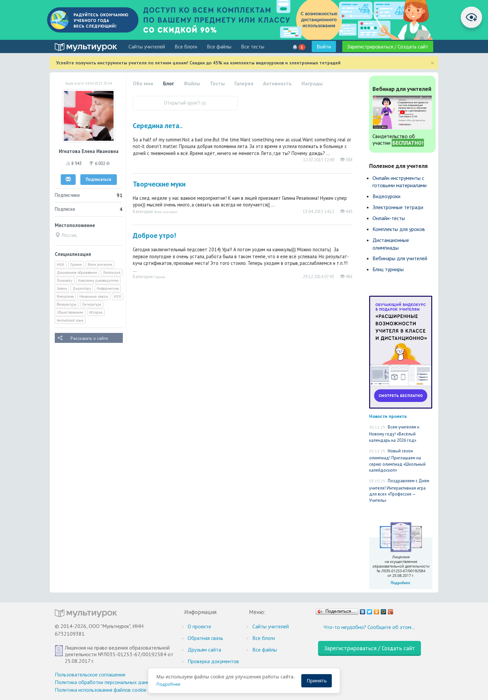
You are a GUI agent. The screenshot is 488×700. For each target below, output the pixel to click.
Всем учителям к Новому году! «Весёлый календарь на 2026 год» (394, 433)
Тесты (217, 83)
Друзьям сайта (204, 649)
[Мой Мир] (383, 610)
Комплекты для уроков (398, 229)
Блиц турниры (388, 269)
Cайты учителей (146, 46)
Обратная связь (205, 638)
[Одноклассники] (376, 610)
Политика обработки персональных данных (105, 682)
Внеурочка (65, 296)
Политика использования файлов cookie (100, 689)
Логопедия (112, 272)
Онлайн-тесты (388, 218)
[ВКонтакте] (362, 610)
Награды (312, 83)
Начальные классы (93, 296)
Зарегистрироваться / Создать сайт (387, 46)
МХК (60, 264)
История (96, 312)
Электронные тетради (397, 207)
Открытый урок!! (185, 103)
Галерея (243, 83)
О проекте (199, 626)
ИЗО (117, 296)
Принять (317, 680)
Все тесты (252, 46)
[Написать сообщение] (68, 179)
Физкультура (66, 304)
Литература (91, 304)
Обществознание (70, 312)
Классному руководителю (98, 280)
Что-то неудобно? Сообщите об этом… (369, 627)
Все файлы (219, 46)
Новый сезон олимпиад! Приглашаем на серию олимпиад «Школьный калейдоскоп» (397, 460)
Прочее (76, 264)
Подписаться (98, 179)
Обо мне (143, 83)
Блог (168, 83)
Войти (324, 46)
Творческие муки (159, 184)
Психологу (64, 280)
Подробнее (168, 684)
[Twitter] (369, 610)
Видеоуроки (386, 196)
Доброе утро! (154, 235)
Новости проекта (388, 416)
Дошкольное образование (77, 272)
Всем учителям (100, 264)
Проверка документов (213, 661)
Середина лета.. (158, 125)
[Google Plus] (390, 610)
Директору (82, 288)
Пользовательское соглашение (90, 674)
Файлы (192, 83)
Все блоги (186, 46)
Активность (277, 83)
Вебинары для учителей (399, 258)
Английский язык (70, 320)
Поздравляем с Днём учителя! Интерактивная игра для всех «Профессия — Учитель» (399, 490)
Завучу (62, 288)
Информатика (108, 288)
